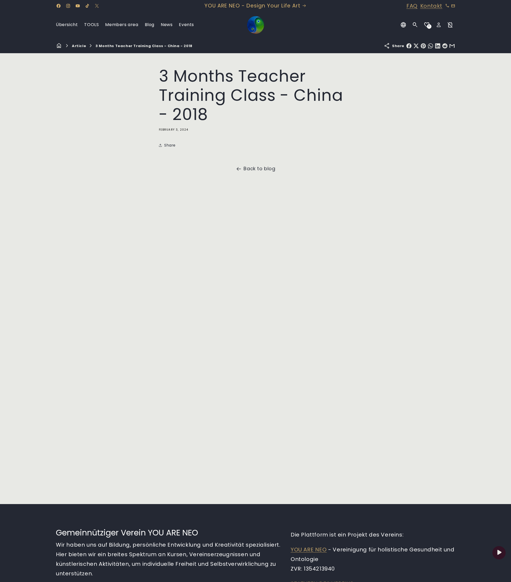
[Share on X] (416, 45)
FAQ (412, 6)
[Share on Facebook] (409, 45)
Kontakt (431, 6)
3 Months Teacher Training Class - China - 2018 (144, 45)
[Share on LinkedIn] (438, 45)
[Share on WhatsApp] (430, 45)
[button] (415, 25)
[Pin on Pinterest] (423, 45)
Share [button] (170, 145)
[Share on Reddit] (445, 45)
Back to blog (259, 168)
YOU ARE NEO (309, 549)
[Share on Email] (452, 45)
